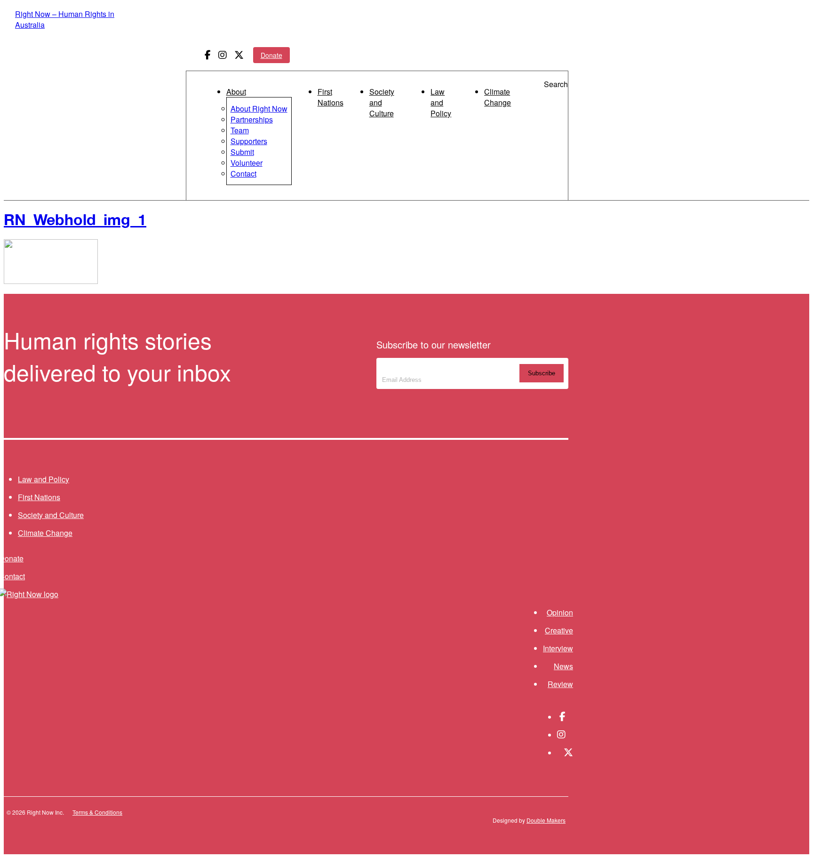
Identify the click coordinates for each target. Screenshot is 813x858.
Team (240, 130)
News (563, 666)
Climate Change (497, 97)
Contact (243, 173)
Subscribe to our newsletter (444, 368)
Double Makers (546, 820)
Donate (271, 55)
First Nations (330, 97)
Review (560, 684)
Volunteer (247, 162)
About (236, 91)
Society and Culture (381, 102)
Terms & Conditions (97, 812)
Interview (558, 648)
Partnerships (252, 119)
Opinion (560, 612)
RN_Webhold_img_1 (75, 219)
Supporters (249, 141)
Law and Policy (440, 102)
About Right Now (259, 108)
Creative (559, 630)
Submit (242, 151)
